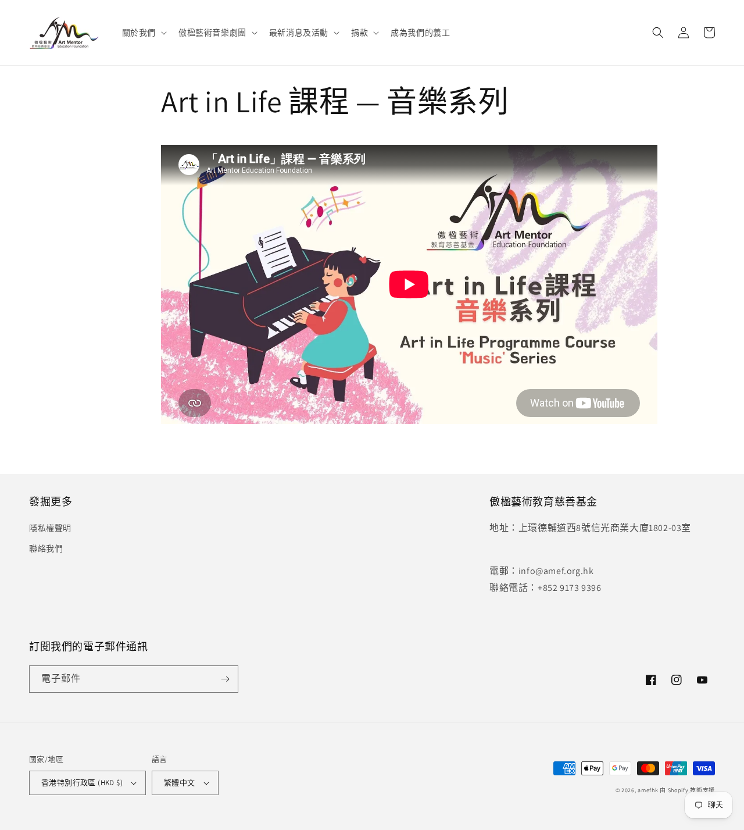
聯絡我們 (46, 548)
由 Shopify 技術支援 (687, 790)
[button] (143, 32)
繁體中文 (179, 783)
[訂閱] (225, 679)
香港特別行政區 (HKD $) (82, 783)
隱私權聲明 (50, 528)
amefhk (648, 790)
